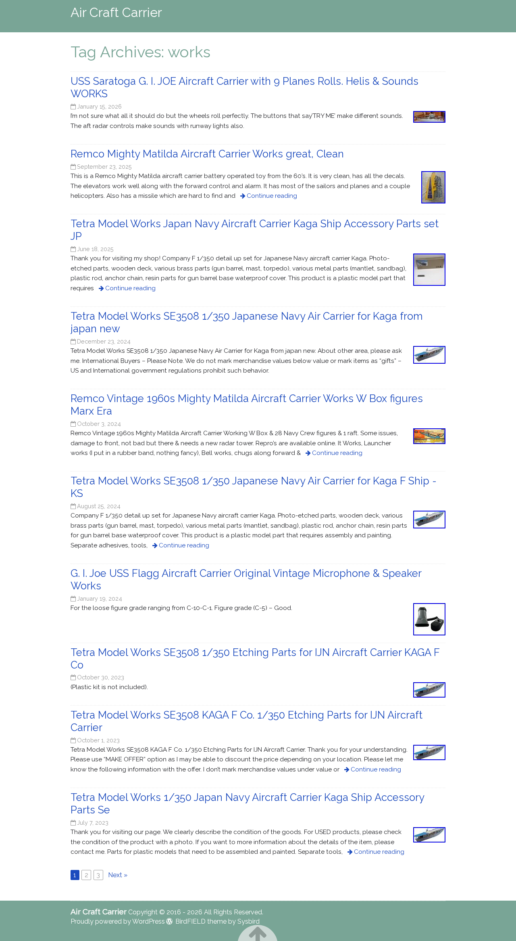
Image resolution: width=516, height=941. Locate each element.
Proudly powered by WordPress (118, 921)
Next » (117, 875)
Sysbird (248, 921)
